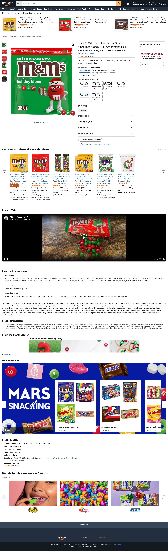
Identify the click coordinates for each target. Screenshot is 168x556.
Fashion (126, 9)
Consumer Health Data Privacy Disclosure (86, 544)
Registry (134, 9)
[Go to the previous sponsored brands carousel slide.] (4, 497)
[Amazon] (7, 3)
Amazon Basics (36, 9)
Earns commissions (33, 217)
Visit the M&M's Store (86, 53)
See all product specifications (90, 140)
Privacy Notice (67, 544)
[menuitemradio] (160, 259)
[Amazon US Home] (62, 538)
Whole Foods (82, 9)
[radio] (4, 45)
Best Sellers (48, 9)
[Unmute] (164, 259)
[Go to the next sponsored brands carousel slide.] (164, 497)
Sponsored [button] (5, 477)
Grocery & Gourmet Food (9, 37)
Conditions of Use (55, 544)
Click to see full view (41, 123)
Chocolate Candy (36, 37)
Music (142, 9)
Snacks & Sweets (24, 37)
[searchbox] (69, 3)
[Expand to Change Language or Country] (130, 4)
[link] (21, 27)
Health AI (12, 9)
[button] (4, 9)
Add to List (145, 64)
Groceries (71, 9)
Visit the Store (62, 430)
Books (103, 9)
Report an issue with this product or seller (96, 144)
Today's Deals (94, 9)
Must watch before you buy (20, 219)
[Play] (4, 259)
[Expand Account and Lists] (146, 4)
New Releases (60, 9)
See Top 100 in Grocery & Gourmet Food (61, 458)
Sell (119, 9)
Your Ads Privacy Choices (109, 544)
